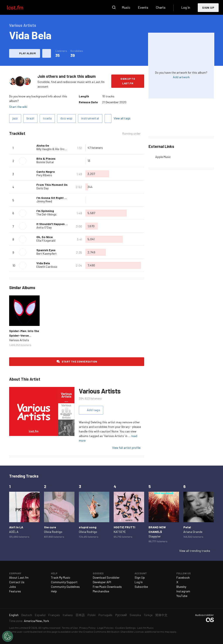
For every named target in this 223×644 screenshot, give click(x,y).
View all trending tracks (194, 550)
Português (105, 615)
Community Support (64, 582)
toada (47, 118)
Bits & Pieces (46, 158)
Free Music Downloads (107, 586)
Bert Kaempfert (46, 253)
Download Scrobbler (106, 577)
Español (40, 615)
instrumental (90, 118)
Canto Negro (45, 171)
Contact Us (16, 582)
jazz (15, 118)
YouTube (181, 596)
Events (143, 7)
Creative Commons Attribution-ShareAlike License (113, 631)
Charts (161, 7)
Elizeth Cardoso (46, 266)
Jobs (12, 586)
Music (126, 7)
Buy (14, 320)
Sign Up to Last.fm (127, 81)
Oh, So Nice (44, 237)
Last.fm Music (145, 627)
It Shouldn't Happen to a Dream (58, 224)
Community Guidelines (65, 586)
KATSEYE (120, 532)
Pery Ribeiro (44, 175)
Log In (185, 7)
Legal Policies (105, 627)
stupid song (87, 527)
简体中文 (161, 615)
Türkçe (148, 615)
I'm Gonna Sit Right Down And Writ (60, 198)
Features (15, 591)
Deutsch (26, 615)
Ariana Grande (192, 532)
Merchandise (101, 591)
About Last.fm (19, 577)
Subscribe (141, 586)
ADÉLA (14, 532)
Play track (22, 160)
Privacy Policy (87, 627)
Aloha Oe (42, 145)
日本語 (80, 615)
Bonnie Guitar (45, 162)
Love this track (31, 147)
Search (113, 7)
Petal (187, 527)
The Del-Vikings (46, 214)
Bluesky (181, 586)
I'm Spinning (45, 211)
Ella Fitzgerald (45, 240)
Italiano (68, 615)
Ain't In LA (16, 527)
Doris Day (42, 188)
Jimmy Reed (44, 201)
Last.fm (20, 7)
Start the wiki (18, 106)
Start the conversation (79, 361)
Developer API (102, 582)
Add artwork (181, 77)
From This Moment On (52, 184)
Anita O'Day (44, 227)
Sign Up (208, 7)
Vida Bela (43, 263)
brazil (30, 118)
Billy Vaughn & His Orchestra (54, 149)
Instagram (183, 591)
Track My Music (60, 577)
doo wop (66, 118)
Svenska (135, 615)
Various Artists (19, 340)
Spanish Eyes (46, 250)
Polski (92, 615)
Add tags (108, 118)
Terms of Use (70, 627)
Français (54, 615)
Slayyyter (155, 536)
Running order (131, 133)
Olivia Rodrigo (53, 532)
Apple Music (163, 157)
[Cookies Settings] (7, 636)
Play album (27, 53)
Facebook (183, 577)
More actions (46, 53)
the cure (50, 527)
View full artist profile (126, 447)
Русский (121, 615)
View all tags (122, 118)
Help (54, 591)
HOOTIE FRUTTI (124, 527)
